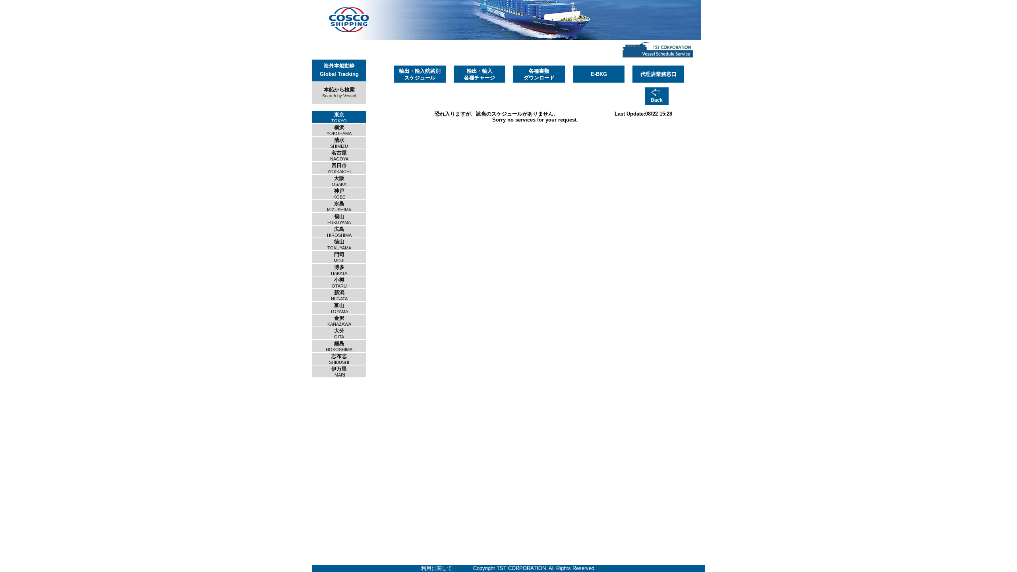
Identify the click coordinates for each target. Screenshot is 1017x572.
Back (657, 100)
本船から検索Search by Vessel (339, 92)
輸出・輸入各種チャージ (479, 74)
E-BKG (599, 74)
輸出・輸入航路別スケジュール (420, 74)
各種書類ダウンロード (539, 74)
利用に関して (436, 568)
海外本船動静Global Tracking (339, 70)
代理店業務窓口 (658, 74)
